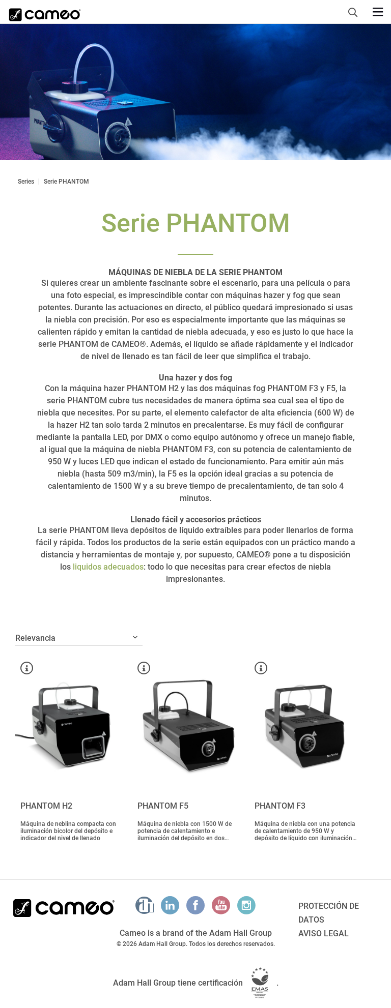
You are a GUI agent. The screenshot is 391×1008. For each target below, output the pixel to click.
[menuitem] (355, 10)
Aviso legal (323, 933)
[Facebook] (195, 905)
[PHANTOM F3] (305, 725)
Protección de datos (328, 913)
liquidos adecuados (108, 567)
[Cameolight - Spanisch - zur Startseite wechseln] (45, 11)
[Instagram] (246, 905)
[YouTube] (221, 905)
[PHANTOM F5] (188, 725)
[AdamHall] (144, 905)
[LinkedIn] (170, 905)
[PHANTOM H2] (71, 725)
